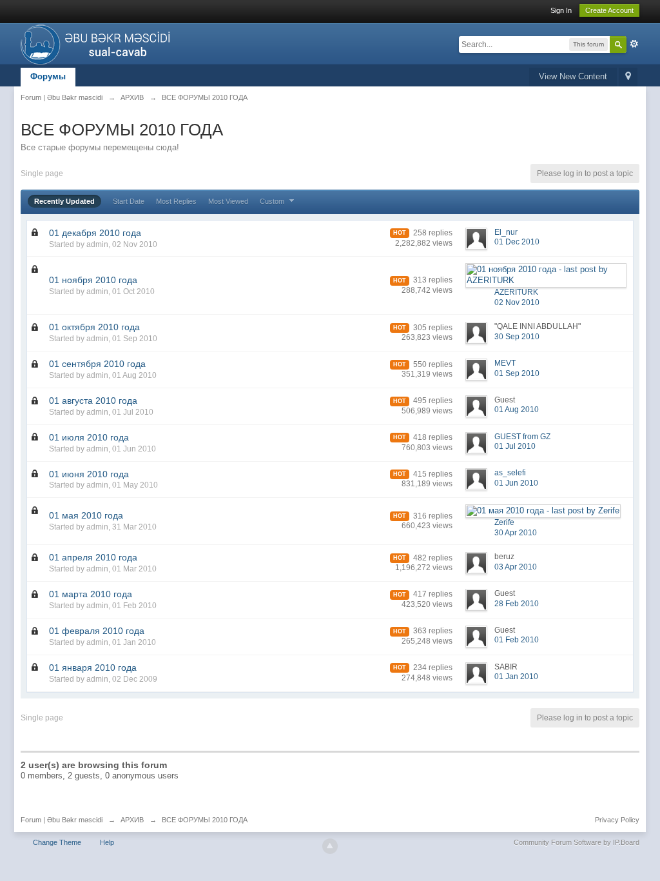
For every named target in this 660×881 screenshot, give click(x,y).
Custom (273, 201)
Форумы (48, 76)
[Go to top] (330, 846)
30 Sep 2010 (516, 336)
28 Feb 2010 (516, 603)
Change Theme (57, 842)
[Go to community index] (99, 43)
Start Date (128, 201)
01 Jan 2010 (516, 676)
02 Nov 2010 (516, 302)
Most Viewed (228, 201)
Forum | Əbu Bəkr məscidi (61, 820)
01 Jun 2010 (516, 483)
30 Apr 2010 (515, 532)
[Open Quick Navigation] (628, 77)
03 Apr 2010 (515, 566)
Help (107, 842)
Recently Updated (64, 201)
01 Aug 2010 (516, 409)
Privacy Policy (617, 820)
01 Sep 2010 (516, 373)
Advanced (634, 44)
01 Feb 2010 (516, 639)
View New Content (573, 76)
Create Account (609, 10)
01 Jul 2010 (515, 446)
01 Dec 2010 (516, 241)
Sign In (561, 10)
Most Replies (176, 201)
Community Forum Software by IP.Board (576, 842)
